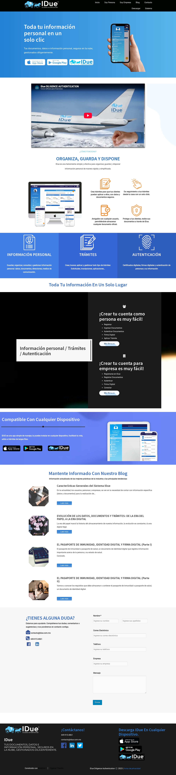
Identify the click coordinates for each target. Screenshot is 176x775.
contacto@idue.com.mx (71, 739)
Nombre (97, 616)
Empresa (97, 658)
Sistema (148, 8)
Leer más (64, 503)
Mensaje (96, 673)
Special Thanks (56, 768)
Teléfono (97, 644)
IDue (8, 739)
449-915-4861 (36, 639)
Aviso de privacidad (132, 768)
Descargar (136, 8)
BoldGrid (41, 768)
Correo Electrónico (101, 630)
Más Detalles (109, 343)
